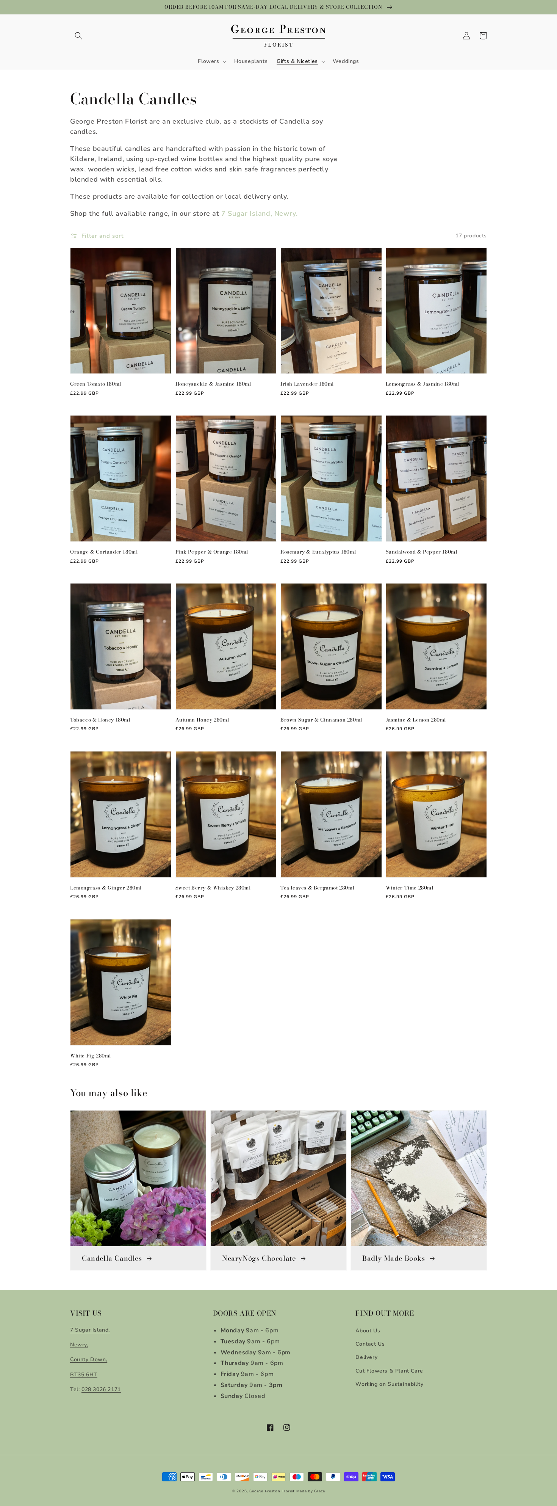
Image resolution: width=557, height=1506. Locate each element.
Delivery (366, 1357)
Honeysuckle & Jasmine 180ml (213, 383)
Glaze (319, 1491)
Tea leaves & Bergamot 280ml (317, 887)
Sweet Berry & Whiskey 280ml (213, 887)
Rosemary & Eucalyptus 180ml (318, 551)
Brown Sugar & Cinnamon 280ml (321, 719)
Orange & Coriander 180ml (104, 551)
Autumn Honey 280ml (202, 719)
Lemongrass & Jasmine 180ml (423, 383)
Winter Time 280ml (409, 887)
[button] (78, 35)
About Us (367, 1330)
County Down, (88, 1359)
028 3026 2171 (101, 1389)
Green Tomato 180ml (95, 383)
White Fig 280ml (90, 1055)
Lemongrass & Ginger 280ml (106, 887)
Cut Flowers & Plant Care (389, 1370)
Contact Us (370, 1344)
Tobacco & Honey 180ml (100, 719)
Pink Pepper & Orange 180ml (212, 551)
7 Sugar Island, (90, 1329)
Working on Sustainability (389, 1384)
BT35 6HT (83, 1374)
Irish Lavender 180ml (307, 383)
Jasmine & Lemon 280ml (416, 719)
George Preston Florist (272, 1491)
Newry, (79, 1344)
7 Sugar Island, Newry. (259, 213)
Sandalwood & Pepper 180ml (421, 551)
